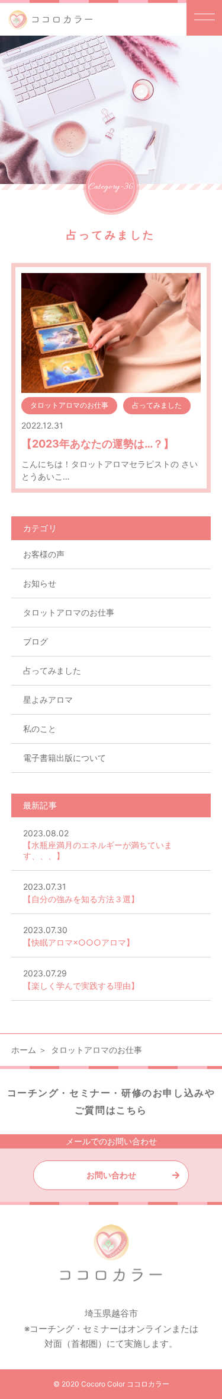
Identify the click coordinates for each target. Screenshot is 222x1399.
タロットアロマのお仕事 (68, 612)
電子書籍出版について (64, 758)
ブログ (35, 641)
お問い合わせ (111, 1175)
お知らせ (39, 583)
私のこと (39, 729)
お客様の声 (44, 554)
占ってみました (52, 670)
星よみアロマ (48, 699)
